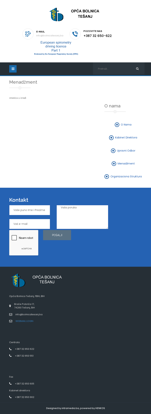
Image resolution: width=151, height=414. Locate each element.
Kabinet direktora (126, 137)
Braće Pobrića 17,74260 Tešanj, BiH (24, 305)
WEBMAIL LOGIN (24, 321)
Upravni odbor (126, 150)
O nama (126, 124)
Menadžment (126, 163)
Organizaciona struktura (126, 176)
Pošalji (57, 235)
